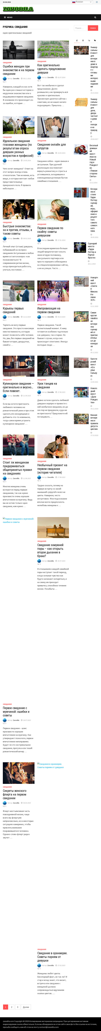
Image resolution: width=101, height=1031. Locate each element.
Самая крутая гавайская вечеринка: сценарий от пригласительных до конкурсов (94, 329)
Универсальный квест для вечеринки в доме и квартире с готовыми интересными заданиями (94, 67)
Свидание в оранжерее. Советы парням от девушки (52, 956)
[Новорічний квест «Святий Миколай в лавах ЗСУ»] (81, 277)
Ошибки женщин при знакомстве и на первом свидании (18, 70)
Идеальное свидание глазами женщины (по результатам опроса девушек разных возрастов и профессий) (18, 148)
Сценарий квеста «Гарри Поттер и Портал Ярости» (92, 250)
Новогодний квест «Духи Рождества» (94, 395)
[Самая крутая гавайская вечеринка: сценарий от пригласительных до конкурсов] (81, 313)
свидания (7, 62)
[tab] (77, 40)
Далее (26, 1007)
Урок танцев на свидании (47, 385)
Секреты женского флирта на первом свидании (14, 794)
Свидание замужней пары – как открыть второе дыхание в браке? (50, 550)
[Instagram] (96, 1)
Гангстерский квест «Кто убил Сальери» (94, 367)
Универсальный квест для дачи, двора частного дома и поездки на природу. (94, 116)
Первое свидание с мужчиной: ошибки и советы (16, 711)
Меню (9, 17)
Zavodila (16, 78)
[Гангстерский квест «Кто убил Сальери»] (81, 359)
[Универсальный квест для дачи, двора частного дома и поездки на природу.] (81, 99)
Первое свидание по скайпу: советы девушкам (50, 231)
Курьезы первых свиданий (13, 310)
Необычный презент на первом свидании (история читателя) (52, 468)
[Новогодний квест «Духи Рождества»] (81, 388)
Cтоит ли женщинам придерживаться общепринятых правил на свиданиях (17, 468)
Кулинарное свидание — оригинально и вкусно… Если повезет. (18, 387)
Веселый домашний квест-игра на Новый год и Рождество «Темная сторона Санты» (94, 160)
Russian (79, 2)
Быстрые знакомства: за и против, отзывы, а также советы (17, 229)
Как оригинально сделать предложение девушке (51, 68)
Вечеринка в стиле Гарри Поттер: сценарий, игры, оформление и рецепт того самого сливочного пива (94, 210)
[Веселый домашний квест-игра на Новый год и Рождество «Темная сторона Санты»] (81, 145)
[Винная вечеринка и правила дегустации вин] (81, 415)
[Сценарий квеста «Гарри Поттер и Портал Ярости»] (80, 243)
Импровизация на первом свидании (48, 310)
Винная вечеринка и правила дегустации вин (94, 422)
